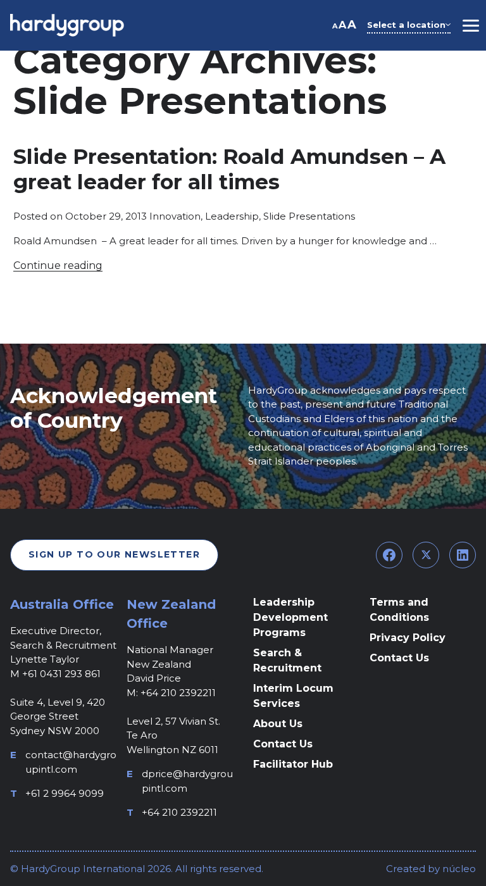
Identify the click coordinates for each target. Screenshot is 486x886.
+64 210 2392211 (179, 812)
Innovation (175, 216)
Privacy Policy (408, 638)
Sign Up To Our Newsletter (114, 554)
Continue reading (58, 265)
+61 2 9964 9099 (64, 793)
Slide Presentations (309, 216)
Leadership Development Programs (290, 617)
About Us (277, 724)
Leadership (232, 216)
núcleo (458, 869)
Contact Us (283, 744)
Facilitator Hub (293, 764)
